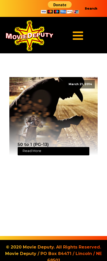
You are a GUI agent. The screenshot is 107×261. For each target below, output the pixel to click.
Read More (32, 151)
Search (91, 8)
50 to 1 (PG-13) (33, 144)
